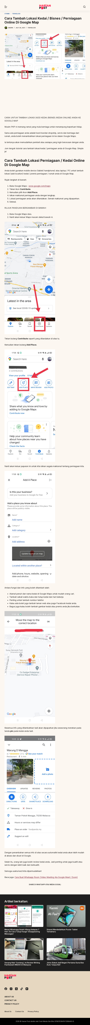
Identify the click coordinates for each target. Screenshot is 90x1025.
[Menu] (5, 6)
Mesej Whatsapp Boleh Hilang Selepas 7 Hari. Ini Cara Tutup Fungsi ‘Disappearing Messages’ (22, 931)
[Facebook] (33, 889)
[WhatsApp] (56, 889)
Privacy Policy (11, 1004)
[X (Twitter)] (41, 889)
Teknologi (32, 28)
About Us (9, 997)
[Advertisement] (45, 97)
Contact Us (10, 1000)
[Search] (84, 7)
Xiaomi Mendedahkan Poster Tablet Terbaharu (62, 930)
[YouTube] (27, 988)
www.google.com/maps (39, 186)
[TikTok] (21, 988)
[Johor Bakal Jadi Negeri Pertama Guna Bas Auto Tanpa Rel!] (66, 949)
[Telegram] (49, 889)
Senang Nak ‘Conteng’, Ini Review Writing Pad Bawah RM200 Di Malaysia (22, 964)
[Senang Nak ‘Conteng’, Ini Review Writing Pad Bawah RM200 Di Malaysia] (23, 949)
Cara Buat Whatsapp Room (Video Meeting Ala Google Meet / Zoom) (46, 877)
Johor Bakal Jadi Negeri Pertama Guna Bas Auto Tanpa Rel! (65, 964)
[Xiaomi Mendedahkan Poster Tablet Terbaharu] (66, 916)
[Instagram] (11, 988)
